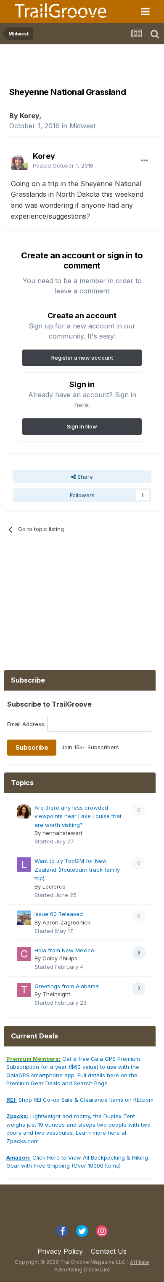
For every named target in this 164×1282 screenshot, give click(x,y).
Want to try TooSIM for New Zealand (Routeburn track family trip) (77, 869)
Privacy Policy (60, 1251)
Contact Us (109, 1251)
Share (84, 476)
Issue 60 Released (58, 914)
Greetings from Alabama (66, 986)
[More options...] (144, 161)
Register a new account (82, 357)
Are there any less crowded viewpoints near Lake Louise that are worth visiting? (78, 816)
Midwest (82, 126)
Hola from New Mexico (64, 950)
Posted (63, 165)
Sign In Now (82, 426)
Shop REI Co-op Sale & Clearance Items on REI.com (79, 1099)
